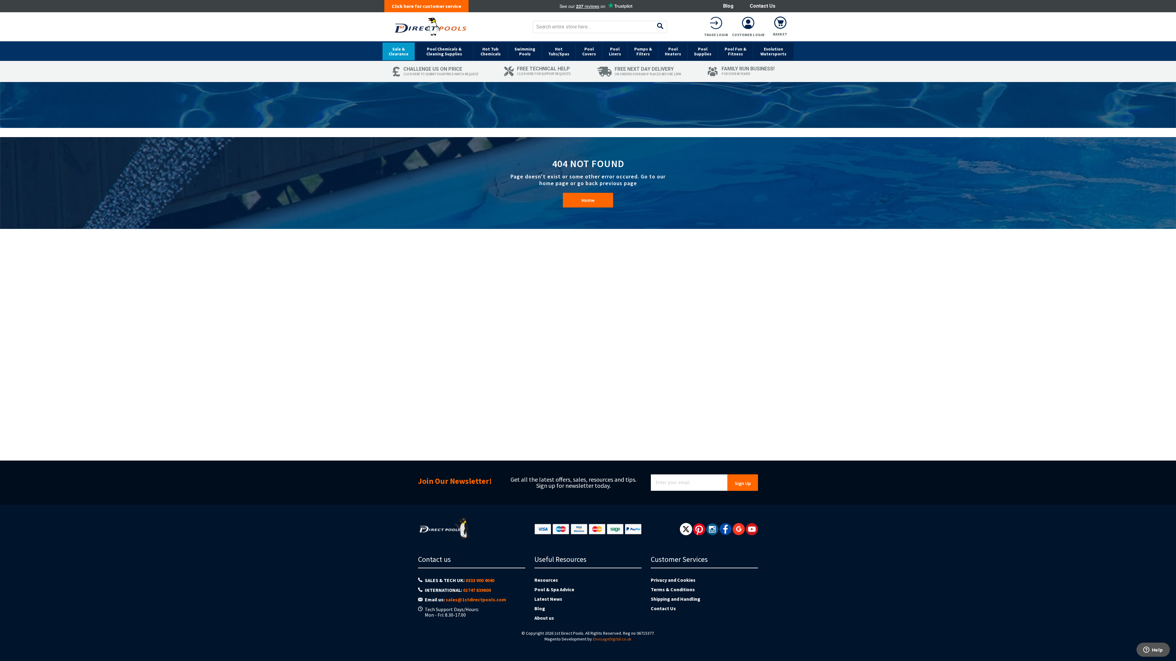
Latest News (548, 599)
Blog (728, 6)
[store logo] (430, 26)
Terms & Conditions (673, 589)
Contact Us (762, 6)
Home (588, 200)
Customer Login (748, 34)
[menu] (588, 51)
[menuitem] (398, 51)
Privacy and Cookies (673, 580)
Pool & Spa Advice (554, 589)
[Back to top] (1166, 641)
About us (544, 618)
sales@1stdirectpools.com (476, 599)
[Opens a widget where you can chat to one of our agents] (1153, 650)
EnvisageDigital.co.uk (612, 639)
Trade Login (716, 34)
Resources (546, 580)
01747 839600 (477, 590)
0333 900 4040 (480, 580)
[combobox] (600, 27)
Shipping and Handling (675, 599)
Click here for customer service (426, 6)
